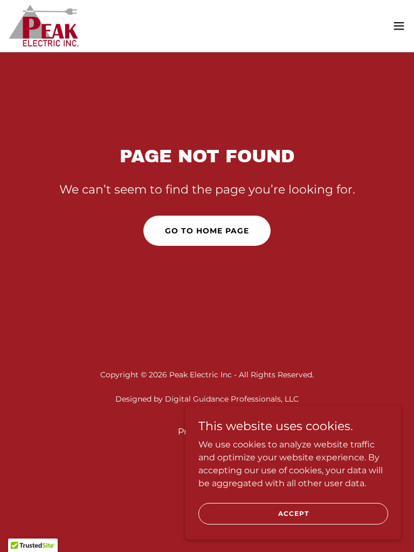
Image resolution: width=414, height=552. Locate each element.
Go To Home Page (207, 231)
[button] (399, 26)
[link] (44, 25)
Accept (293, 513)
